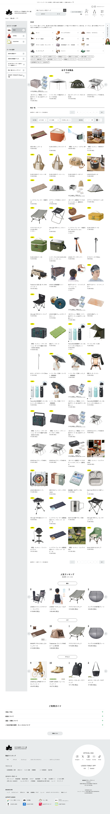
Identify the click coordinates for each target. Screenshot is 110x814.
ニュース (53, 781)
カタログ (31, 778)
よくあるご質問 (60, 778)
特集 (28, 792)
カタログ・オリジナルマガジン (52, 792)
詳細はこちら (55, 733)
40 (88, 120)
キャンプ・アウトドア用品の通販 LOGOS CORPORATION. (88, 791)
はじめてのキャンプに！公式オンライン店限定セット (15, 64)
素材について (64, 792)
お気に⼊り (20, 769)
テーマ (58, 14)
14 (96, 112)
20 (85, 120)
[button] (29, 84)
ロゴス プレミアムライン (36, 759)
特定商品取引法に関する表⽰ (43, 781)
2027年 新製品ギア (12, 53)
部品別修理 (37, 778)
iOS (85, 768)
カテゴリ (43, 14)
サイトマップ (60, 781)
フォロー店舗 (27, 769)
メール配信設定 (43, 769)
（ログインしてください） (51, 759)
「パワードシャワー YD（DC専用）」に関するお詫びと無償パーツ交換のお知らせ (54, 2)
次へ (102, 112)
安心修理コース (52, 778)
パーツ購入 (44, 778)
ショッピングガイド (24, 781)
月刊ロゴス (22, 792)
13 (93, 112)
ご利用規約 (33, 781)
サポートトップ (10, 778)
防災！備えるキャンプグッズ (14, 70)
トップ (8, 792)
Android (92, 768)
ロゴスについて (15, 792)
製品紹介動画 (25, 778)
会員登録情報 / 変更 (11, 769)
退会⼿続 (50, 769)
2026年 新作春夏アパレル (13, 58)
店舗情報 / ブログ (34, 792)
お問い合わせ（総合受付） (12, 781)
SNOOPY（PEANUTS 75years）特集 (15, 75)
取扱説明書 (17, 778)
